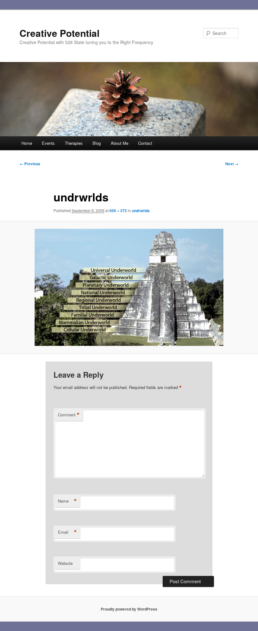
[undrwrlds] (129, 287)
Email (67, 532)
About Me (119, 143)
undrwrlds (141, 210)
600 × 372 (118, 210)
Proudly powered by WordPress (129, 609)
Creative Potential (59, 33)
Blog (97, 143)
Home (26, 143)
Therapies (74, 143)
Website (65, 563)
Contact (145, 143)
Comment (69, 415)
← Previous (30, 163)
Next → (231, 163)
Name (67, 501)
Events (48, 143)
